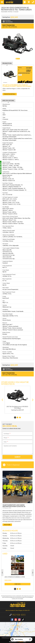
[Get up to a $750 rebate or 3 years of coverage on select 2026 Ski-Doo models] (17, 74)
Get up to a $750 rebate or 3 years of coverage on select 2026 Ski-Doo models (17, 85)
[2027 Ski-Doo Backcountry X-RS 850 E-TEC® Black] (17, 396)
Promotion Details (9, 94)
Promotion (7, 63)
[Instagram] (19, 619)
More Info (17, 584)
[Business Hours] (25, 2)
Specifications (8, 100)
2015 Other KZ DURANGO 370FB (15, 577)
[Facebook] (12, 619)
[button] (2, 400)
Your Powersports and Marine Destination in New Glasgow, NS (14, 505)
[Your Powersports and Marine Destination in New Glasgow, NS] (17, 487)
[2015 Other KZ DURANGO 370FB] (17, 565)
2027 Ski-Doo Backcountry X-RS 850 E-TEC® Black (17, 407)
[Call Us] (33, 2)
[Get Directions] (29, 2)
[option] (17, 399)
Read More (7, 524)
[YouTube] (15, 619)
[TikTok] (23, 619)
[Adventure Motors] (13, 2)
